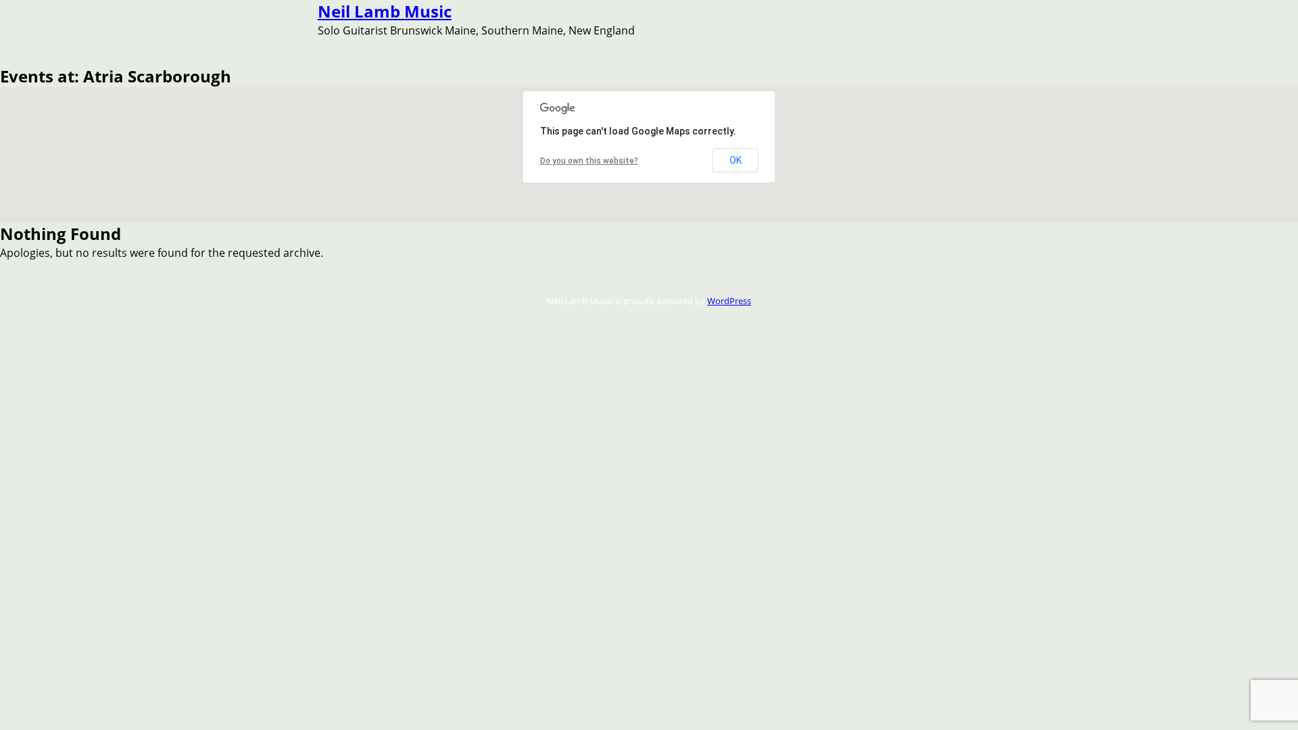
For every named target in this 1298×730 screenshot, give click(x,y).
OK (735, 160)
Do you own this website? (589, 161)
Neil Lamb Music (385, 11)
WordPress (729, 301)
